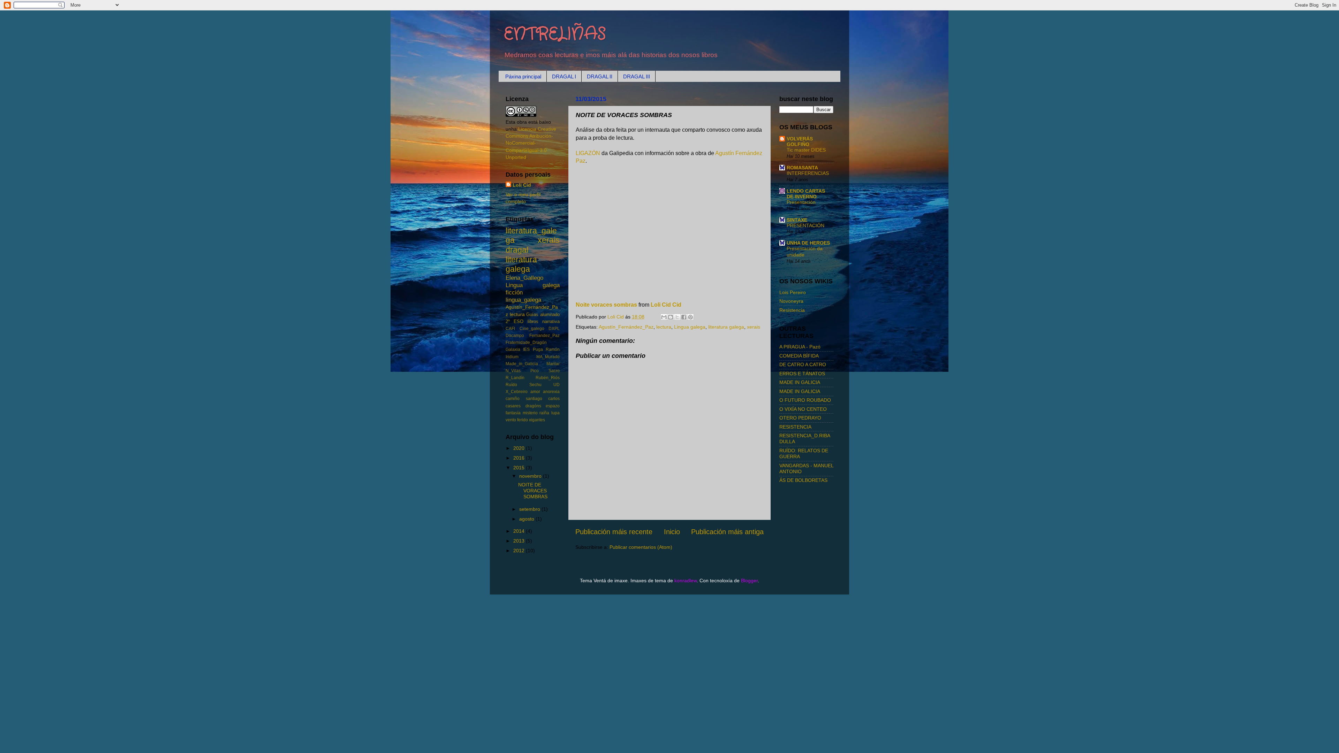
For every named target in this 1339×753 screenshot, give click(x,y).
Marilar (553, 364)
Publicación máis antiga (727, 532)
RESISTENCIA (795, 427)
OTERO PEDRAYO (800, 418)
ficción (514, 292)
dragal (517, 249)
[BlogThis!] (670, 317)
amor (535, 392)
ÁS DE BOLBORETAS (803, 480)
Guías (532, 314)
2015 (519, 467)
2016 (519, 458)
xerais (753, 327)
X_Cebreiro (517, 392)
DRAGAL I (564, 76)
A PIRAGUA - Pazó (799, 346)
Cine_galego (532, 328)
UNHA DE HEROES (808, 243)
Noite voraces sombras (606, 305)
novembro (531, 476)
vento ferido (517, 420)
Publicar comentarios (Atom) (641, 547)
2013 (519, 541)
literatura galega (726, 327)
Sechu (535, 385)
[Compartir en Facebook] (683, 317)
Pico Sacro (545, 371)
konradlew (685, 580)
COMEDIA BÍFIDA (799, 356)
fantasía (513, 413)
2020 (519, 448)
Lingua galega (689, 327)
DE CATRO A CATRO (802, 364)
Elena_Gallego (524, 277)
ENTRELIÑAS (555, 34)
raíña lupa (549, 413)
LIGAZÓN (589, 153)
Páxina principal (523, 76)
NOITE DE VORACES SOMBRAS (532, 491)
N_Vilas (513, 371)
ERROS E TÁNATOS (802, 373)
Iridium (512, 357)
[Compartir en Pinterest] (690, 317)
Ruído (511, 385)
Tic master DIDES (806, 150)
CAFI (510, 328)
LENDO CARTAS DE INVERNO (806, 193)
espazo (553, 406)
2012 (519, 550)
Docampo (515, 335)
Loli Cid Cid (666, 305)
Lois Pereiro (792, 292)
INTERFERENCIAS (808, 173)
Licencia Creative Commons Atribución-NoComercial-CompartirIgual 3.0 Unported (531, 143)
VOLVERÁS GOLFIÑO (800, 141)
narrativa (551, 321)
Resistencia (792, 310)
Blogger (749, 580)
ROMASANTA (802, 167)
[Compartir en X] (677, 317)
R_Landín (515, 378)
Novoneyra (791, 301)
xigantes (537, 420)
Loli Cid (522, 185)
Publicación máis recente (613, 532)
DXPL (554, 328)
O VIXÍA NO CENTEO (803, 409)
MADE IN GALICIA (799, 382)
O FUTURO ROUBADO (805, 400)
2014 (519, 531)
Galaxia (513, 349)
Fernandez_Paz (544, 335)
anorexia (551, 392)
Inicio (672, 532)
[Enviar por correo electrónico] (663, 317)
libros (533, 321)
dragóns (533, 406)
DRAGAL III (636, 76)
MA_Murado (548, 357)
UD (556, 385)
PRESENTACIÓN (805, 225)
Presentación (801, 202)
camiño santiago (524, 399)
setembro (530, 509)
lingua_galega (523, 299)
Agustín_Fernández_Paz (626, 327)
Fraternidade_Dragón (526, 342)
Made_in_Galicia (522, 364)
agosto (527, 519)
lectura (663, 327)
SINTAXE (797, 220)
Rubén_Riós (548, 378)
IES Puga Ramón (541, 349)
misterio (530, 413)
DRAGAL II (599, 76)
